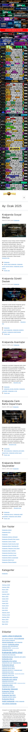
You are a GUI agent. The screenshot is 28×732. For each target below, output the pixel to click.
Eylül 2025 (5, 592)
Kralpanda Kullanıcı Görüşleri (10, 537)
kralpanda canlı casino (20, 657)
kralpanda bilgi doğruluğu (8, 654)
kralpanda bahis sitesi (12, 652)
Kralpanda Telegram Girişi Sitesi (11, 548)
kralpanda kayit (18, 670)
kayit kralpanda (8, 330)
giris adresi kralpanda (7, 638)
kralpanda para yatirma (10, 677)
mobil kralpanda (8, 701)
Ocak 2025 (5, 601)
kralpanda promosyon (8, 681)
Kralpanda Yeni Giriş (9, 695)
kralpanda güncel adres (8, 666)
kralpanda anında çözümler (11, 389)
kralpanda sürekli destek (14, 332)
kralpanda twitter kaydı (15, 453)
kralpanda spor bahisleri (8, 687)
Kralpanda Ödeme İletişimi (9, 562)
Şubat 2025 (5, 598)
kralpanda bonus (8, 514)
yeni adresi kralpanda (9, 703)
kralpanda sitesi (7, 685)
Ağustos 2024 (6, 612)
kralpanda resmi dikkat (15, 516)
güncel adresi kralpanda (8, 640)
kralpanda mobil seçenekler (19, 673)
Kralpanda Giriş (6, 532)
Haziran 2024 (5, 617)
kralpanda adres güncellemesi (10, 646)
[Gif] (14, 81)
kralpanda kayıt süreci (8, 672)
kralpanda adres (13, 644)
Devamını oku (5, 258)
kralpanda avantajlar (15, 648)
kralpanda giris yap (7, 662)
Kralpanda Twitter (8, 691)
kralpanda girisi (7, 659)
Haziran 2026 (5, 587)
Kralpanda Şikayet (8, 699)
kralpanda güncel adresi (8, 668)
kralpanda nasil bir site (8, 675)
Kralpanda (6, 262)
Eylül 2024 (5, 610)
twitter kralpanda (19, 701)
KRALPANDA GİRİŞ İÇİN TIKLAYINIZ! (14, 30)
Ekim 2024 (5, 608)
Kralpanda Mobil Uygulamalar (10, 557)
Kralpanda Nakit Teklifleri (9, 550)
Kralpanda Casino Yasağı (9, 541)
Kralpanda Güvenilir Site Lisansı (10, 539)
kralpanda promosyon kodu (9, 683)
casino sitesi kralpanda (10, 264)
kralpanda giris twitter (9, 661)
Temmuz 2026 (6, 585)
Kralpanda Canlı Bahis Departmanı (12, 402)
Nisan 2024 (5, 621)
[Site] (14, 50)
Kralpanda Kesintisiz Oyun (9, 553)
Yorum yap (7, 270)
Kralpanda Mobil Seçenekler (11, 464)
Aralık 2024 (5, 603)
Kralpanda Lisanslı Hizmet (9, 555)
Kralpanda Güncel (8, 665)
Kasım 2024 (5, 605)
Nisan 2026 (5, 589)
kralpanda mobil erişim (8, 673)
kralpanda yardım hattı (8, 693)
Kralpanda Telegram (10, 689)
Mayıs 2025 (5, 596)
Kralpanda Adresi (6, 530)
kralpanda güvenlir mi (7, 670)
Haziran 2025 (5, 594)
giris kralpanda (8, 451)
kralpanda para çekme (9, 679)
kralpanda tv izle (12, 391)
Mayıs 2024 (5, 619)
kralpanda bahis (7, 650)
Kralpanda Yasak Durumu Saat (10, 544)
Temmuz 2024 (6, 615)
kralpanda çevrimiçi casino (9, 697)
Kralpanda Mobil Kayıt (8, 560)
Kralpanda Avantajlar (13, 342)
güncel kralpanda (8, 642)
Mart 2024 (5, 624)
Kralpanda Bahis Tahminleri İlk (10, 546)
